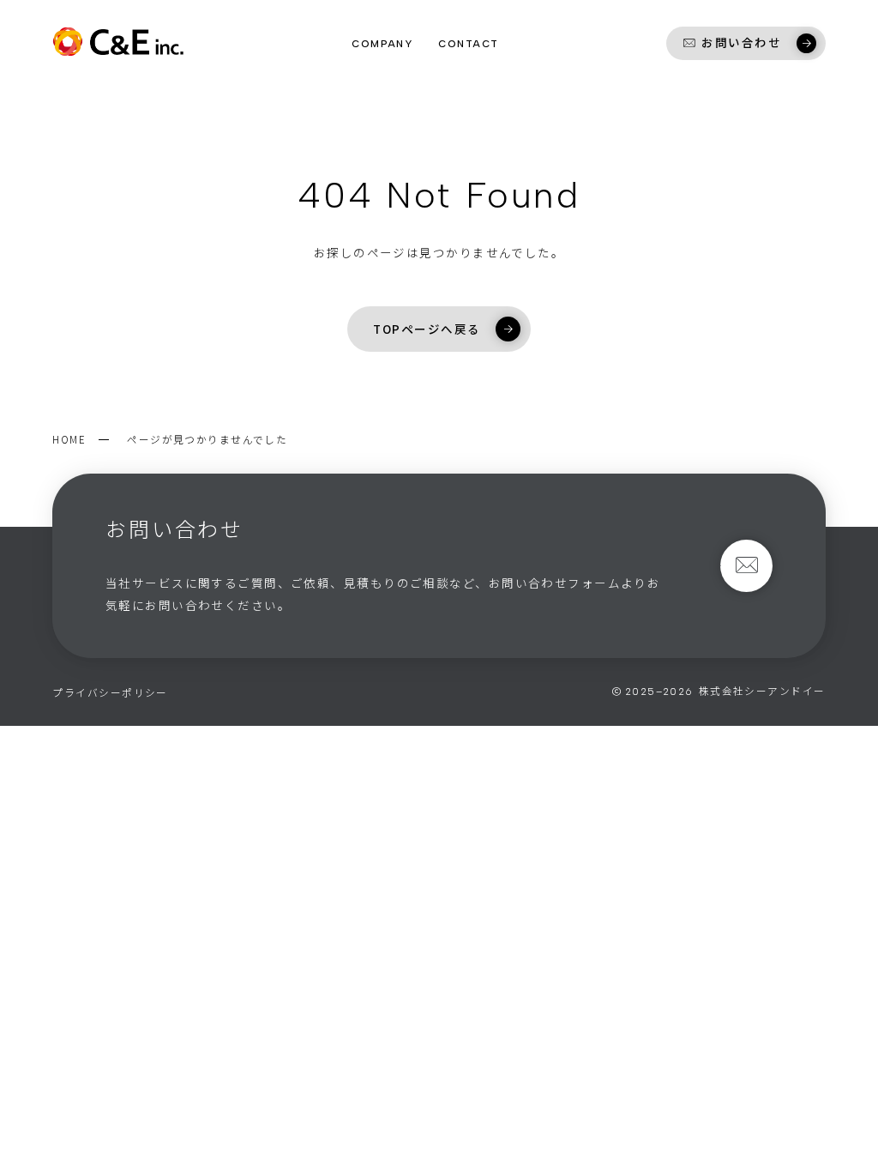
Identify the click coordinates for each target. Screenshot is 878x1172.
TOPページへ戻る (426, 328)
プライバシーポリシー (109, 692)
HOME (69, 439)
